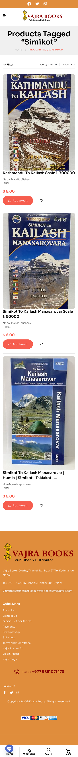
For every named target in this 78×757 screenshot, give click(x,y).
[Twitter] (37, 4)
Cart (68, 753)
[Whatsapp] (29, 751)
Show (66, 64)
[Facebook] (29, 4)
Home (18, 49)
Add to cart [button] (20, 200)
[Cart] (68, 751)
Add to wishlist (41, 200)
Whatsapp (29, 753)
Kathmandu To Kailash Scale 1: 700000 (39, 173)
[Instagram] (45, 4)
